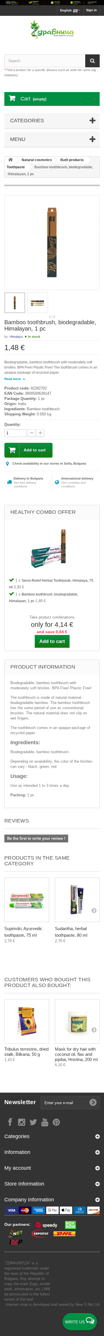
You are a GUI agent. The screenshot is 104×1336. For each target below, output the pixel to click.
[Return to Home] (10, 160)
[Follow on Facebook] (10, 1122)
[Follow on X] (33, 1122)
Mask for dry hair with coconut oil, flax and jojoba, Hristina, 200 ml (76, 1054)
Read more (13, 379)
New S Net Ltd (87, 1304)
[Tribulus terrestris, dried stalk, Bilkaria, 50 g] (26, 1021)
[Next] (94, 910)
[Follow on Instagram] (21, 1122)
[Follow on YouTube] (44, 1122)
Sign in (91, 10)
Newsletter (20, 1102)
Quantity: (12, 424)
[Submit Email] (93, 1102)
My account (17, 1168)
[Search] (92, 60)
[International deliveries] (52, 2)
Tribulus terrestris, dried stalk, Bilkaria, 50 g (26, 1052)
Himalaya (16, 336)
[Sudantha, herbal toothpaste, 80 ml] (77, 899)
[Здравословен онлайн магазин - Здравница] (52, 30)
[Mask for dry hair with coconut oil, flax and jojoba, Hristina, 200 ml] (77, 1021)
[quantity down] (40, 433)
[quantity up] (32, 433)
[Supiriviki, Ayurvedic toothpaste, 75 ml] (26, 899)
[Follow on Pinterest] (56, 1122)
